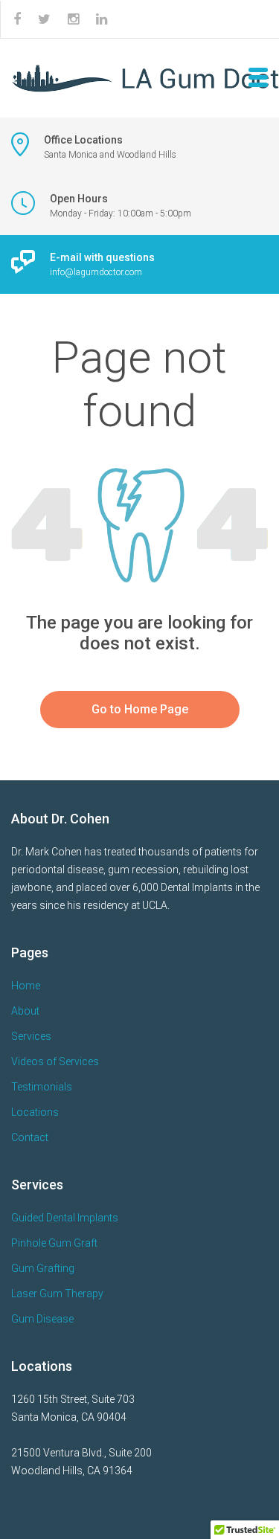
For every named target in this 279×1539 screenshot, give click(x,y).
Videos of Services (55, 1061)
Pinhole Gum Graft (54, 1243)
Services (31, 1036)
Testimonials (41, 1087)
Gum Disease (42, 1319)
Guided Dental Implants (64, 1218)
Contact (29, 1137)
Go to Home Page (140, 709)
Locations (35, 1112)
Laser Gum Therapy (57, 1293)
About (25, 1011)
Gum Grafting (42, 1268)
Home (25, 986)
